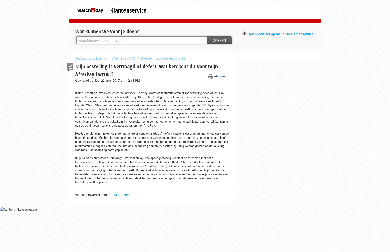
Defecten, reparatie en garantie (163, 58)
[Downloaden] (186, 66)
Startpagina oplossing (91, 58)
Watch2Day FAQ (123, 58)
